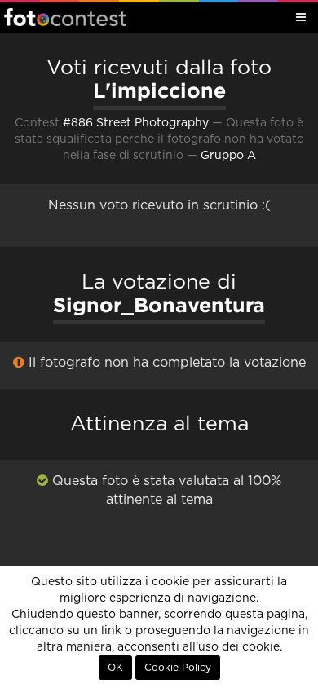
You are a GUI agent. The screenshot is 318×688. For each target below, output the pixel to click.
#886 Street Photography (136, 123)
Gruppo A (228, 155)
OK (115, 668)
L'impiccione (159, 90)
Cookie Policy (177, 668)
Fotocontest (65, 17)
